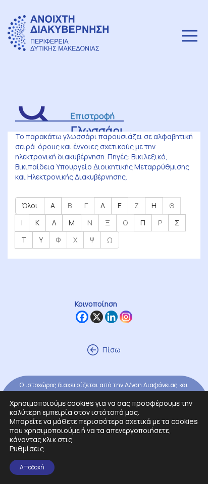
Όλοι (30, 205)
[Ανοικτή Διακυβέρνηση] (61, 35)
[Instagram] (126, 317)
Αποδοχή (32, 467)
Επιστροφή (93, 116)
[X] (96, 317)
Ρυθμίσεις (27, 448)
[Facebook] (82, 317)
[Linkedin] (111, 317)
